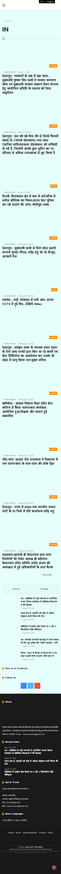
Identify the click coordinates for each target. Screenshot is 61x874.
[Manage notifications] (54, 867)
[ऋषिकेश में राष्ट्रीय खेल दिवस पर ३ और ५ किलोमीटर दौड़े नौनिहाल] (10, 630)
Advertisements (30, 832)
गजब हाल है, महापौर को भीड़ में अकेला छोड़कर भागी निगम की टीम (37, 615)
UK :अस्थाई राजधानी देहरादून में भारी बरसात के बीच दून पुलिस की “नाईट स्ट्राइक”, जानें (40, 641)
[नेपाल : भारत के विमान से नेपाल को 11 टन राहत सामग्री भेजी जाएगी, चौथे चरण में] (10, 657)
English (50, 1)
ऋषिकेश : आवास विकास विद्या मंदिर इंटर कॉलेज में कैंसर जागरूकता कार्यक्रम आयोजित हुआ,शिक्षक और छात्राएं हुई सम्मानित (27, 409)
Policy (50, 832)
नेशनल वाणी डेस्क (9, 72)
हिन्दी (42, 1)
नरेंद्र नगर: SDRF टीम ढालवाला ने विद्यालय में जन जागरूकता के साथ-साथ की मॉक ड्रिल (30, 461)
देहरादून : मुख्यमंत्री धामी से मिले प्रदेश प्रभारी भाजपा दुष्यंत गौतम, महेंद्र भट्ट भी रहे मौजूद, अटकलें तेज (29, 252)
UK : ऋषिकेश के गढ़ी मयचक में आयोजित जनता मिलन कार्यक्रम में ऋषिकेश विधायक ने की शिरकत (39, 602)
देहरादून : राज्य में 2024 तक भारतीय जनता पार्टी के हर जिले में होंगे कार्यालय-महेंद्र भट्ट (28, 509)
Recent (16, 588)
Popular (44, 588)
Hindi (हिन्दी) (7, 820)
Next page (47, 574)
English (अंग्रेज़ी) (20, 820)
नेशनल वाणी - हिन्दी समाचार (34, 847)
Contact (42, 832)
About (18, 832)
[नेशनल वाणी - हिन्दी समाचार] (19, 5)
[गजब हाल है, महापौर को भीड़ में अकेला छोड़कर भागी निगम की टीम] (10, 617)
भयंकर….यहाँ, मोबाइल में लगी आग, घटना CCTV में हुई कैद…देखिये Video (27, 302)
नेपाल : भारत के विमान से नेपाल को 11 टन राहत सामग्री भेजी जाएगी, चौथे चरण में (39, 654)
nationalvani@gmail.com (34, 734)
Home (6, 21)
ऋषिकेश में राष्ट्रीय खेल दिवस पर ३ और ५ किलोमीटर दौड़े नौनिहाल (38, 628)
